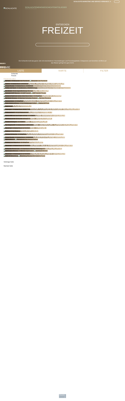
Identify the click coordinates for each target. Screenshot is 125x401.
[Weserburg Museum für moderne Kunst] (24, 156)
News (39, 7)
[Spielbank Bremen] (26, 151)
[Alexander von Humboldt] (25, 81)
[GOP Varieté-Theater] (25, 93)
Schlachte (31, 7)
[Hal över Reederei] (27, 98)
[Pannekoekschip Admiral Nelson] (21, 139)
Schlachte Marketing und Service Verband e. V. (92, 1)
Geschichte (48, 7)
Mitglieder (61, 7)
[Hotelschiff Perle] (26, 103)
